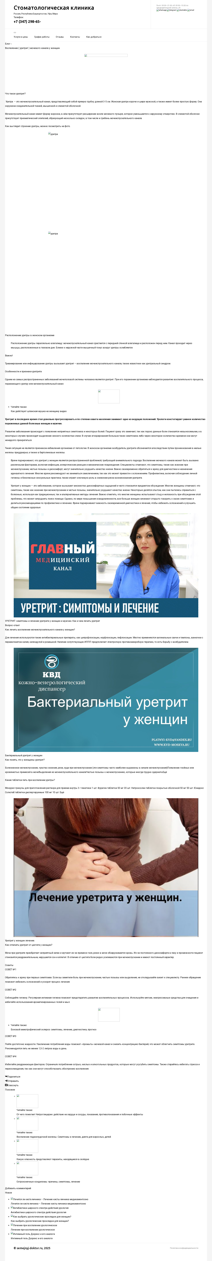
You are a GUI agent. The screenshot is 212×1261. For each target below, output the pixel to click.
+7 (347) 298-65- (27, 22)
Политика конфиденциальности (184, 1248)
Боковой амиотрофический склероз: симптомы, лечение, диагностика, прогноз (53, 1029)
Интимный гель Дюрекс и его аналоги (31, 1238)
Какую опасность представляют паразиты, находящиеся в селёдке (53, 1159)
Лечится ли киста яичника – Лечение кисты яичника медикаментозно (48, 1203)
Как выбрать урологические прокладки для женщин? (40, 1221)
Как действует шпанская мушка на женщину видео (39, 411)
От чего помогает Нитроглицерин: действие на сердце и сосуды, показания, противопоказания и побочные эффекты (80, 1114)
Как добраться (93, 37)
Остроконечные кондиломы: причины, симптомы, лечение (48, 1181)
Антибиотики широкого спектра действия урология (38, 1212)
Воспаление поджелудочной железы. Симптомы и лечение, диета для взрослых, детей (64, 1136)
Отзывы (60, 37)
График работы (41, 37)
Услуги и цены (21, 37)
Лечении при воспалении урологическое (33, 1229)
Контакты (75, 37)
